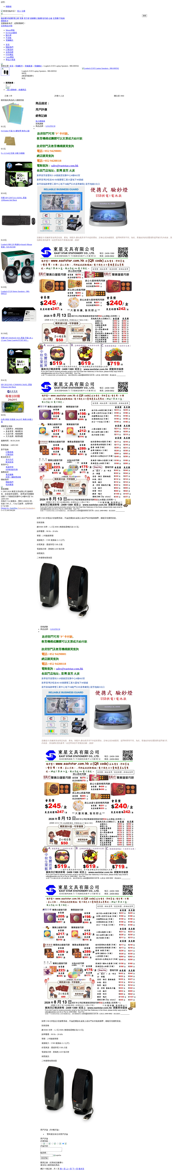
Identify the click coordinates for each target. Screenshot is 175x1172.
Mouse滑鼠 (10, 30)
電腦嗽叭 (9, 40)
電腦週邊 (28, 66)
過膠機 (33, 18)
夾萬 (21, 18)
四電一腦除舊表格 (13, 477)
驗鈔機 (4, 18)
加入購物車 (11, 90)
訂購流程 (9, 50)
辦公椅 (16, 18)
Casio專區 (10, 57)
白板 (50, 18)
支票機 (56, 18)
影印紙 (45, 18)
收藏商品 (21, 90)
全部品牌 (9, 52)
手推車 (62, 18)
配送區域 (9, 462)
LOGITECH (50, 126)
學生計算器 (10, 60)
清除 (10, 426)
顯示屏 (8, 35)
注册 (23, 11)
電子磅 (27, 18)
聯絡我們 (9, 47)
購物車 (4, 21)
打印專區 (9, 55)
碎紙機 (10, 18)
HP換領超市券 (12, 470)
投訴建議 (9, 485)
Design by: (18, 508)
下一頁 (75, 1169)
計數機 (39, 18)
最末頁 (81, 1169)
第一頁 (63, 1169)
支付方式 (9, 460)
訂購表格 (9, 452)
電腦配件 (19, 66)
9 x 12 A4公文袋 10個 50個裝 (13, 153)
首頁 (8, 45)
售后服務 (9, 475)
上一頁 (69, 1169)
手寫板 (8, 38)
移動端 (8, 6)
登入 (19, 11)
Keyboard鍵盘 (11, 33)
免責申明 (9, 467)
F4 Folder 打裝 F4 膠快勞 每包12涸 (15, 131)
